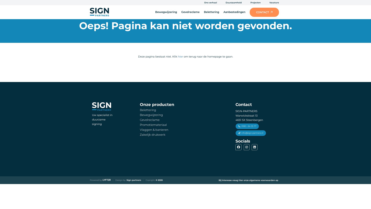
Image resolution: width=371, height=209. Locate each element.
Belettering (211, 12)
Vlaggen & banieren (154, 129)
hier (180, 56)
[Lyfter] (107, 180)
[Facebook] (239, 147)
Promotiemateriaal (153, 125)
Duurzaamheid (234, 2)
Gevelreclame (190, 12)
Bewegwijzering (166, 12)
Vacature (274, 2)
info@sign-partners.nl (252, 133)
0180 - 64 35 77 (248, 126)
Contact (262, 12)
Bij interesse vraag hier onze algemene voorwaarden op (248, 180)
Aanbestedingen (234, 12)
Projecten (255, 2)
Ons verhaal (210, 2)
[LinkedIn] (255, 147)
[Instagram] (247, 147)
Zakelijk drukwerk (152, 134)
